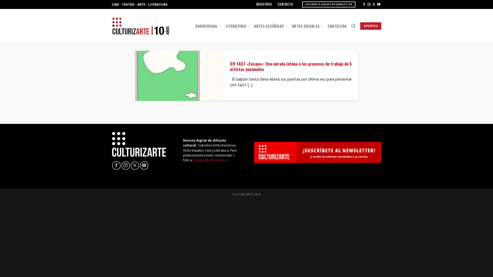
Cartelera (337, 26)
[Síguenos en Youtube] (378, 4)
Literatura (236, 26)
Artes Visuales (305, 26)
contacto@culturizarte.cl (210, 160)
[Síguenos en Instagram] (369, 4)
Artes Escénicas (269, 26)
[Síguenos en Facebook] (364, 4)
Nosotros (264, 4)
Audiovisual (206, 26)
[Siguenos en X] (373, 4)
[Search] (353, 26)
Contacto (285, 4)
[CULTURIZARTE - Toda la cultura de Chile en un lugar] (141, 26)
